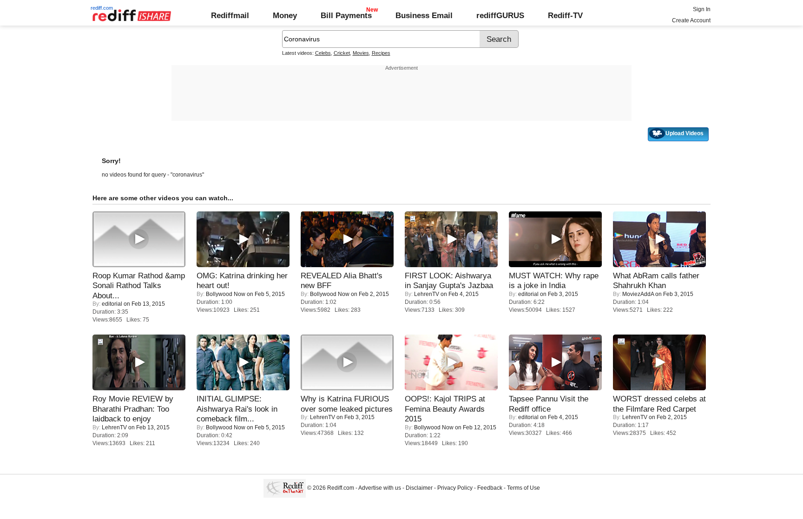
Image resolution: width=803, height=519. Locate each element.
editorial (112, 304)
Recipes (381, 53)
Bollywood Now (225, 294)
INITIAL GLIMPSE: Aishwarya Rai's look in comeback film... (237, 408)
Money (285, 15)
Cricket (342, 53)
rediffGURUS (500, 15)
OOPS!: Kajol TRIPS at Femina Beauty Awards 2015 (445, 408)
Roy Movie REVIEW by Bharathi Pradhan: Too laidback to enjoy (132, 408)
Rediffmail (230, 15)
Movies (361, 53)
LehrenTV (426, 294)
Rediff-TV (565, 15)
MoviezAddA (638, 294)
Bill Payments (346, 15)
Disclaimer (419, 488)
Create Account (691, 20)
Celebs (323, 53)
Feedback (489, 488)
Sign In (702, 9)
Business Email (424, 15)
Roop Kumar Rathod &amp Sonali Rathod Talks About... (138, 285)
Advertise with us (379, 488)
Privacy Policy (455, 488)
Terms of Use (523, 488)
